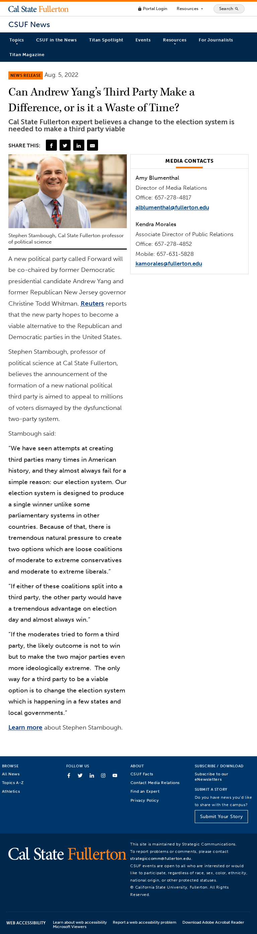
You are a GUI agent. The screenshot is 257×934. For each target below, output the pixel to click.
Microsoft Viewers (69, 926)
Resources (190, 8)
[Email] (92, 145)
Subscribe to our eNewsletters (212, 776)
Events (143, 39)
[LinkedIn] (78, 145)
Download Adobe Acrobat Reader (213, 922)
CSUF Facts (142, 773)
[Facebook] (51, 145)
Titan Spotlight (106, 39)
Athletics (11, 791)
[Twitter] (65, 145)
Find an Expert (145, 791)
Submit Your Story (221, 816)
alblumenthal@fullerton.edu (172, 207)
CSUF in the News (56, 39)
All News (11, 773)
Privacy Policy (145, 800)
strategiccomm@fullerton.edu (160, 858)
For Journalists (216, 39)
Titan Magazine (27, 54)
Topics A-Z (13, 782)
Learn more (25, 727)
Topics (16, 39)
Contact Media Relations (155, 782)
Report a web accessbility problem (144, 922)
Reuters (92, 303)
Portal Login (152, 8)
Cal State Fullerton (38, 9)
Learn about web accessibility (80, 922)
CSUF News (29, 24)
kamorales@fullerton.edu (169, 263)
